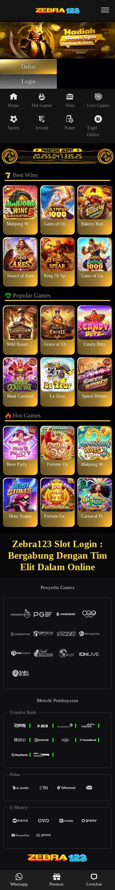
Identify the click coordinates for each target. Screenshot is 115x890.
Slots (70, 105)
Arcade (41, 127)
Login (28, 81)
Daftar (28, 66)
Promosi (57, 884)
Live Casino (98, 105)
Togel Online (93, 131)
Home (13, 105)
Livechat (94, 884)
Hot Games (42, 105)
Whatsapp (19, 884)
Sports (13, 127)
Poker (70, 127)
